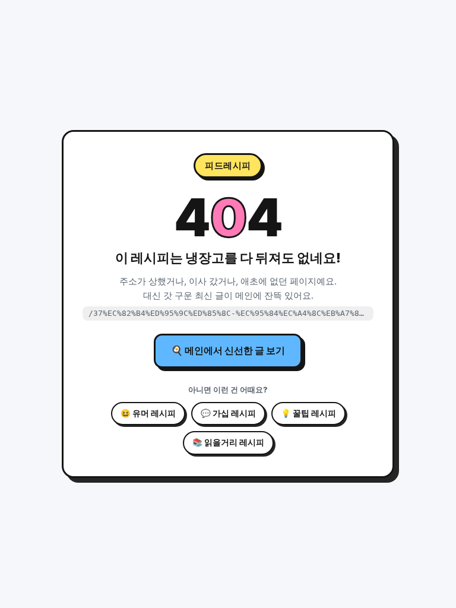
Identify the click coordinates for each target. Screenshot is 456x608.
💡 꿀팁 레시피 (308, 413)
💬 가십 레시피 (228, 413)
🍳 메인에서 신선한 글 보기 (228, 350)
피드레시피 (228, 165)
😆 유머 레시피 (148, 413)
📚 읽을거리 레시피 (228, 442)
